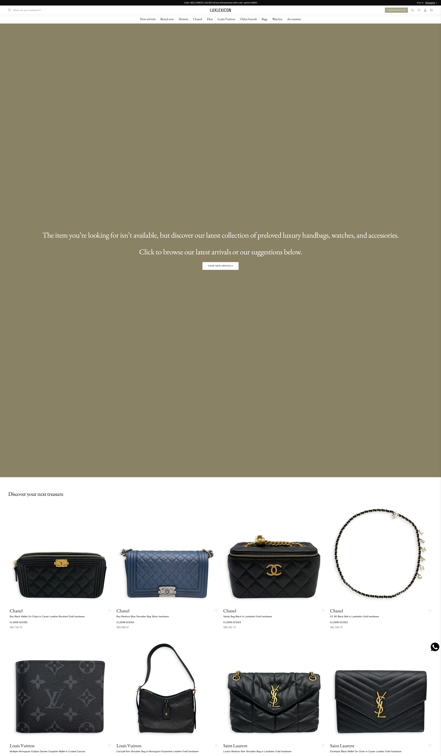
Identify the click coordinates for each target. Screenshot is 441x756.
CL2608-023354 (125, 622)
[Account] (425, 10)
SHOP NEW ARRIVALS (220, 266)
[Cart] (431, 10)
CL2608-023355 (18, 622)
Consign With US (396, 10)
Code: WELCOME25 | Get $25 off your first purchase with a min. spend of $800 (220, 3)
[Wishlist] (419, 10)
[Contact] (412, 10)
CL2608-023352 (339, 622)
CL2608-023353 (232, 622)
